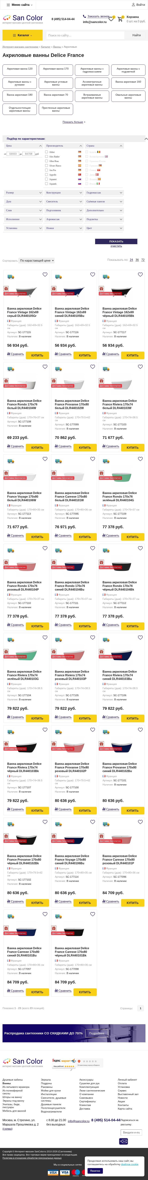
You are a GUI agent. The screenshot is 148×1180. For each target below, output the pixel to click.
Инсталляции (49, 1094)
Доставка (84, 1108)
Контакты (123, 1105)
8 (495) (63, 19)
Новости (123, 1097)
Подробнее (96, 1033)
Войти (140, 5)
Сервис (122, 1090)
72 (143, 259)
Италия (93, 184)
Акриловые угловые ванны (56, 83)
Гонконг (93, 170)
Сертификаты (87, 1101)
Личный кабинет (127, 1079)
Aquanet (52, 179)
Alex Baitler (54, 156)
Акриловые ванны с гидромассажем (92, 70)
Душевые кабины (13, 1079)
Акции (121, 1101)
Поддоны (46, 1083)
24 (131, 259)
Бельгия (93, 152)
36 (137, 259)
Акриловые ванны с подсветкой (128, 70)
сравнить (17, 354)
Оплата (122, 1083)
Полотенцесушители (53, 1107)
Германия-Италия (98, 161)
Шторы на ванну (12, 1097)
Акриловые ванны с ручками (19, 83)
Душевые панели (51, 1104)
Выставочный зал (128, 1094)
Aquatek (52, 184)
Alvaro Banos (55, 165)
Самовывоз (86, 1097)
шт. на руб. (133, 19)
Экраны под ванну (13, 1100)
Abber (52, 152)
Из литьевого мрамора (16, 1086)
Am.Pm (52, 170)
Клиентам (85, 1105)
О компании (86, 1094)
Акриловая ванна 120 (19, 68)
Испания (94, 179)
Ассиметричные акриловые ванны (92, 83)
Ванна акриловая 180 (19, 94)
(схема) (7, 1128)
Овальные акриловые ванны (128, 96)
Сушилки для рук (89, 1083)
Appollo (52, 175)
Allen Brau (54, 161)
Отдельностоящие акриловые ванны (20, 109)
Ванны (7, 1083)
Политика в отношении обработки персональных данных (32, 1158)
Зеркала (46, 1079)
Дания (93, 175)
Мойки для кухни (51, 1090)
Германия (94, 165)
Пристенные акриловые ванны (56, 109)
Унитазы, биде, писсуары (11, 1106)
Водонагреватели (51, 1111)
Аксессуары (86, 1079)
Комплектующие (89, 1086)
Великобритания (97, 156)
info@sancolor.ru (95, 22)
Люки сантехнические (92, 1090)
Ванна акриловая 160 (128, 81)
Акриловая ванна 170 (56, 68)
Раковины (47, 1086)
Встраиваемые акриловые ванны (92, 96)
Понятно (95, 1170)
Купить (37, 355)
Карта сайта (125, 1108)
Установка (124, 1086)
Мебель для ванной (14, 1110)
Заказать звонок (98, 16)
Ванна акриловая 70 (56, 94)
